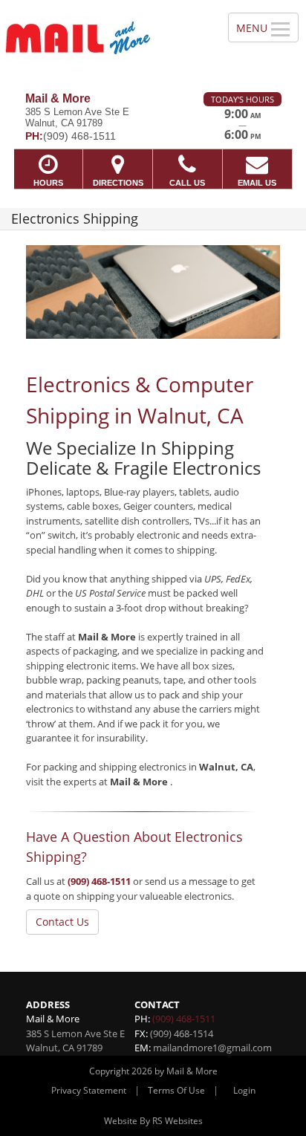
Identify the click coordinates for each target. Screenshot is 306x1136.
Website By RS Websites (153, 1120)
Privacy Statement (88, 1090)
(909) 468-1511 (99, 881)
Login (244, 1090)
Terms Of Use (176, 1090)
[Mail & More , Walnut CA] (106, 40)
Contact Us (62, 922)
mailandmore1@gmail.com (212, 1047)
